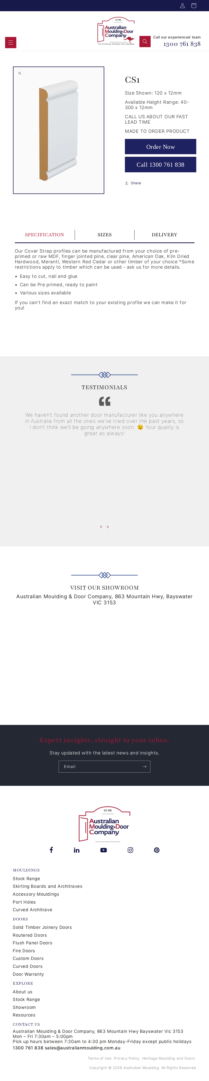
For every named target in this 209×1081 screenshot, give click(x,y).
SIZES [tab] (105, 234)
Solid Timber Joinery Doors (42, 927)
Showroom (24, 1007)
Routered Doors (30, 935)
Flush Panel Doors (32, 942)
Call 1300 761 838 (161, 164)
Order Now (160, 147)
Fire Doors (24, 950)
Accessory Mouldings (36, 894)
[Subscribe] (144, 767)
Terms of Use (99, 1058)
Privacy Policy (126, 1058)
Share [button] (136, 183)
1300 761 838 (182, 43)
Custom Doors (28, 958)
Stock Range (26, 878)
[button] (10, 42)
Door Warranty (28, 974)
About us (23, 991)
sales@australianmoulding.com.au (83, 1047)
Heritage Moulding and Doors (168, 1058)
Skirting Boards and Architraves (48, 886)
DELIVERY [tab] (164, 234)
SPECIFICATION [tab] (44, 234)
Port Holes (24, 902)
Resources (24, 1015)
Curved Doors (28, 966)
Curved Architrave (32, 909)
